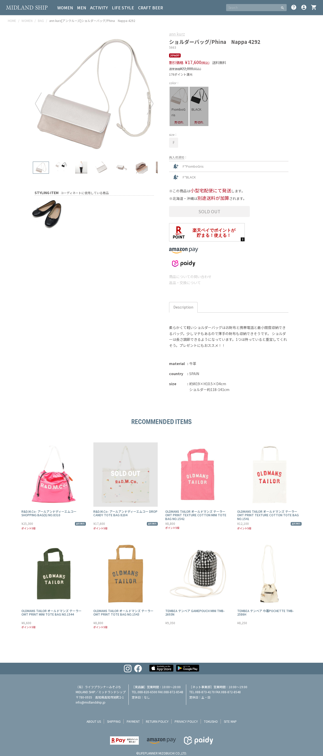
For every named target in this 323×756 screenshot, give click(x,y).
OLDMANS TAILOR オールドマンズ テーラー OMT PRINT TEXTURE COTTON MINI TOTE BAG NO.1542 (195, 515)
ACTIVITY (99, 8)
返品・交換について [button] (185, 282)
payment (133, 721)
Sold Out (209, 211)
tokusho (211, 721)
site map (230, 721)
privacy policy (186, 721)
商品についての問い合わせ (190, 276)
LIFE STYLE (123, 8)
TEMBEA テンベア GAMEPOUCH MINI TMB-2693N (195, 612)
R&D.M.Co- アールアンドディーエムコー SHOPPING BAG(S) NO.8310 (48, 513)
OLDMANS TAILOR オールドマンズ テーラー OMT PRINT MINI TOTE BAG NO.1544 (51, 612)
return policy (157, 721)
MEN (81, 8)
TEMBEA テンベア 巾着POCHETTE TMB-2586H (265, 612)
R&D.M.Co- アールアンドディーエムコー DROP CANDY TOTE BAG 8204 (125, 513)
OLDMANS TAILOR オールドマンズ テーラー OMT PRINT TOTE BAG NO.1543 (123, 612)
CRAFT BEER (150, 8)
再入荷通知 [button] (176, 157)
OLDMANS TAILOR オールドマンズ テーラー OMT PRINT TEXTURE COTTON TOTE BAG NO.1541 (268, 515)
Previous (38, 103)
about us (94, 721)
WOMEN (65, 8)
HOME (12, 20)
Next (150, 103)
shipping (114, 721)
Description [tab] (183, 307)
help (294, 7)
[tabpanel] (94, 94)
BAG (41, 20)
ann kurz (177, 34)
